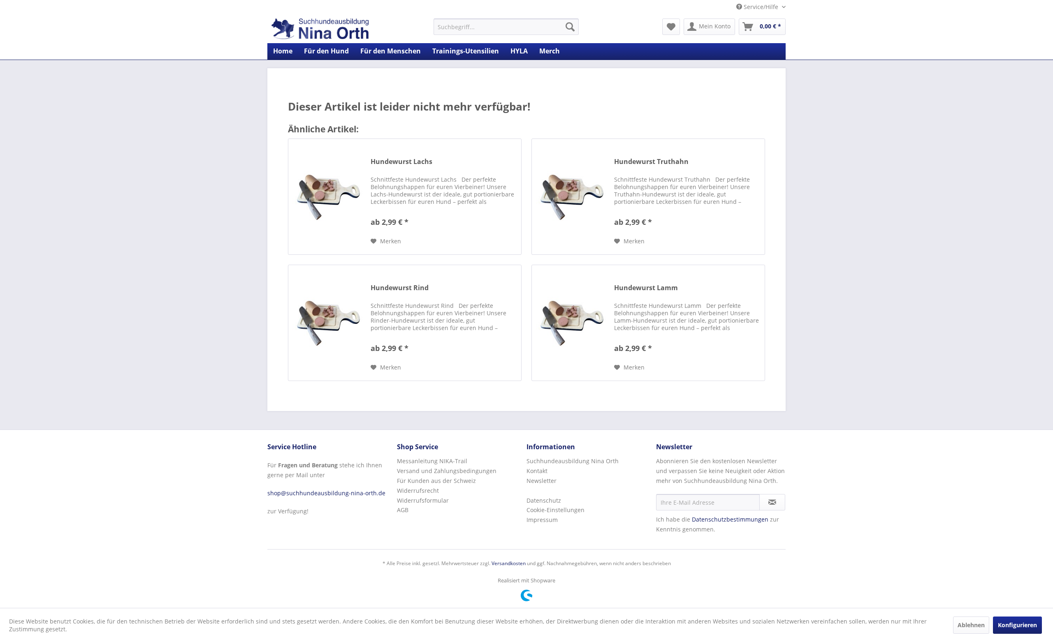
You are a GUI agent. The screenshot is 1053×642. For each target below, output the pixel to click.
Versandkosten (509, 563)
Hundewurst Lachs (401, 161)
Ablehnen (971, 625)
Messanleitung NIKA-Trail (432, 461)
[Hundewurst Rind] (327, 322)
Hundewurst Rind (400, 288)
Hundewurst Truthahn (651, 161)
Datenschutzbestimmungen (730, 519)
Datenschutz (543, 500)
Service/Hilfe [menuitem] (761, 7)
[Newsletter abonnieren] (772, 502)
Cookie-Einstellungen (555, 510)
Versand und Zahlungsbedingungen (446, 471)
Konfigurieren (1017, 625)
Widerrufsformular (423, 500)
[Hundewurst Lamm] (571, 322)
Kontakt (536, 471)
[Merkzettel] (671, 26)
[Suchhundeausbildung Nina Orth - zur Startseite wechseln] (320, 28)
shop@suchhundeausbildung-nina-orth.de (326, 493)
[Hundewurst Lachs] (327, 196)
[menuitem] (506, 26)
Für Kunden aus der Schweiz (436, 481)
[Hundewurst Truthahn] (571, 196)
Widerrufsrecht (418, 490)
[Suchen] (570, 26)
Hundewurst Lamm (646, 288)
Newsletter (541, 481)
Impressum (542, 520)
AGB (402, 510)
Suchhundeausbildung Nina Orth (572, 461)
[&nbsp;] (589, 491)
